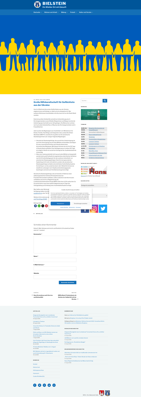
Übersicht (83, 176)
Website (36, 273)
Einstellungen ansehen (80, 203)
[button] (35, 205)
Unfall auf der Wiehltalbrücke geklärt (78, 315)
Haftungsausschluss (38, 370)
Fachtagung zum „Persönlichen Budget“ (75, 342)
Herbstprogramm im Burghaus (97, 146)
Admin (48, 99)
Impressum (78, 207)
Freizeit (72, 12)
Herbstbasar (92, 148)
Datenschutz (72, 207)
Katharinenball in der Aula (95, 155)
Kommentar (38, 234)
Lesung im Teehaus (94, 141)
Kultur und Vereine (85, 12)
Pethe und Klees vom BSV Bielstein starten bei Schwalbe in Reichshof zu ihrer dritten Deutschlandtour (45, 334)
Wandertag (92, 137)
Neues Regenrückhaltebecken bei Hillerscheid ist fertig (79, 361)
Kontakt (35, 364)
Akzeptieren (60, 203)
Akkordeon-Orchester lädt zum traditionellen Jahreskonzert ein (81, 352)
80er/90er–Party (93, 150)
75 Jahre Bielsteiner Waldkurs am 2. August (44, 346)
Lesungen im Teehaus (39, 321)
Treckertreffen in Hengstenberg (97, 139)
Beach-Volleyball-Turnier (95, 134)
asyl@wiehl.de (38, 193)
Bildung (63, 12)
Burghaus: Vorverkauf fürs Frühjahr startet (81, 318)
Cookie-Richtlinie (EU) (38, 376)
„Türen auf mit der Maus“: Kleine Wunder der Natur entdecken (81, 356)
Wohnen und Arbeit (50, 12)
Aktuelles (39, 213)
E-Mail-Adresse (39, 265)
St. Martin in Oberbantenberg (96, 157)
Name (36, 256)
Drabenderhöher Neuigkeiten (74, 349)
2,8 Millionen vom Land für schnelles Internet (76, 338)
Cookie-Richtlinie (64, 207)
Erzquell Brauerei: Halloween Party (98, 153)
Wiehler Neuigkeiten (71, 328)
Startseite (37, 12)
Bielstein (54, 3)
